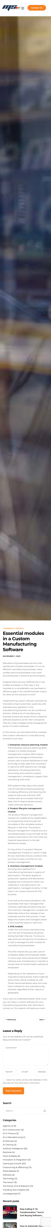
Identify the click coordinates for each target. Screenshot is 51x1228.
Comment (11, 1047)
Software (7, 1175)
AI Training (8, 1144)
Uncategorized (10, 1193)
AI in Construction (12, 1129)
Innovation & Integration (15, 1159)
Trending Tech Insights (14, 1190)
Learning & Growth (13, 629)
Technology (8, 1178)
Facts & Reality (10, 1156)
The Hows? (8, 1182)
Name (9, 1071)
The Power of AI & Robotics (16, 1186)
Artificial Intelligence (13, 1148)
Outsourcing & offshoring (15, 1167)
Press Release (9, 1171)
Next (41, 1020)
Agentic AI (8, 1126)
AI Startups (8, 1141)
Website (42, 1071)
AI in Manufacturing (13, 1137)
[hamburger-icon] (22, 8)
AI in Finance (9, 1133)
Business (7, 1152)
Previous (11, 1020)
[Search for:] (25, 1110)
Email (25, 1071)
